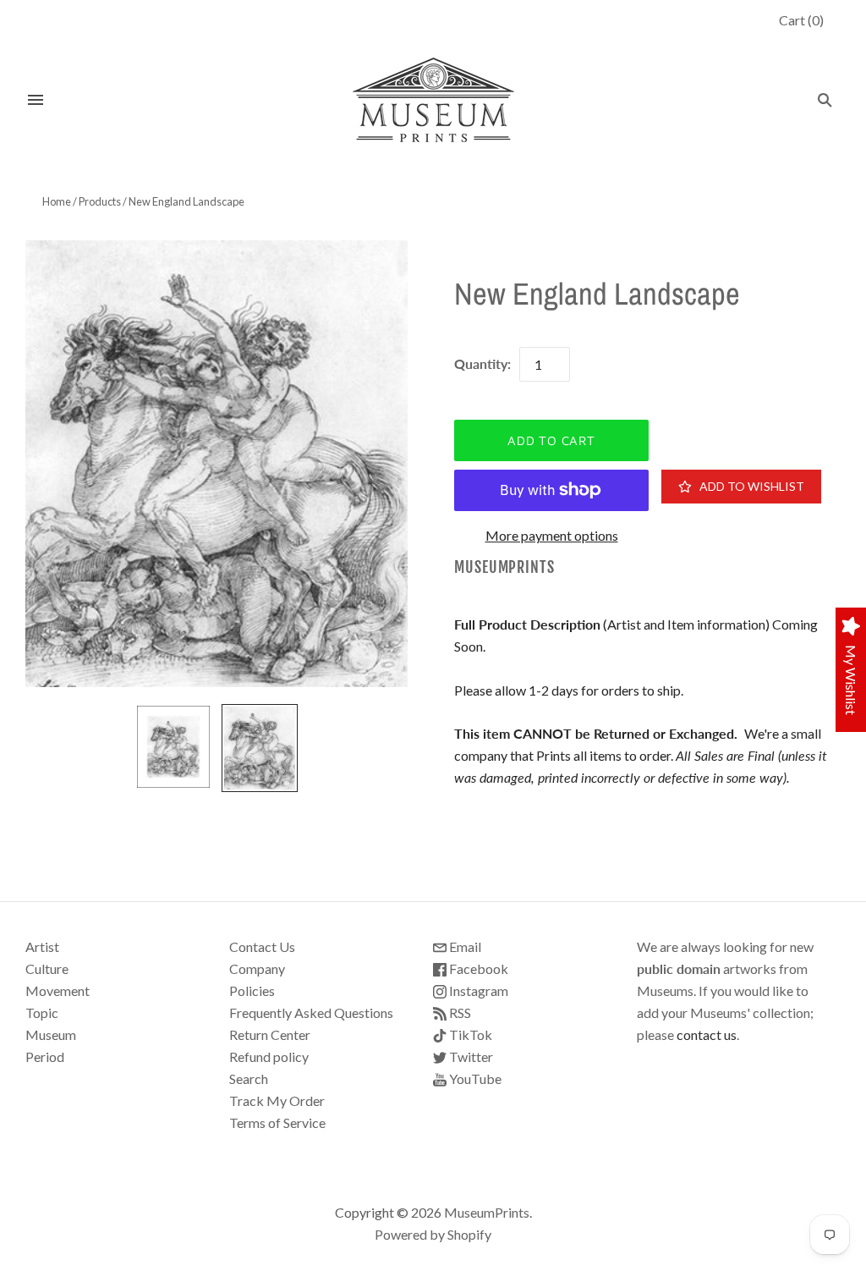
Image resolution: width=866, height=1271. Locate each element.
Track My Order (277, 1100)
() (801, 20)
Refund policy (269, 1056)
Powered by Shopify (433, 1234)
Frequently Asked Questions (311, 1012)
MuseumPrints (504, 567)
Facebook (477, 968)
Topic (41, 1012)
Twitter (470, 1056)
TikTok (469, 1034)
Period (44, 1056)
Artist (42, 946)
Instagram (477, 990)
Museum (50, 1034)
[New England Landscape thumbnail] (173, 747)
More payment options (551, 535)
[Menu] (35, 99)
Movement (57, 990)
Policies (252, 990)
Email (464, 946)
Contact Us (262, 946)
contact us (707, 1034)
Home (56, 201)
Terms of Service (277, 1122)
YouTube (474, 1078)
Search (248, 1078)
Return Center (269, 1034)
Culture (47, 968)
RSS (459, 1012)
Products (100, 201)
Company (257, 968)
